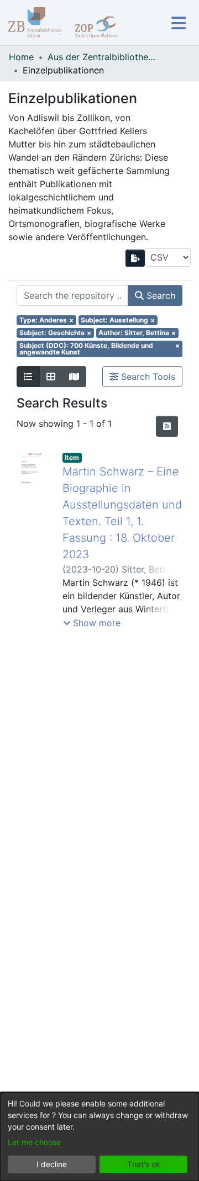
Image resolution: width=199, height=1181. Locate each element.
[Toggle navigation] (178, 23)
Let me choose (34, 1142)
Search (159, 295)
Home (21, 56)
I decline (51, 1164)
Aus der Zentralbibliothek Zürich (103, 56)
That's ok (143, 1164)
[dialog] (99, 1136)
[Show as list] (28, 376)
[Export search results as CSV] (135, 258)
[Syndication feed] (167, 426)
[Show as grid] (50, 376)
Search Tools (146, 376)
